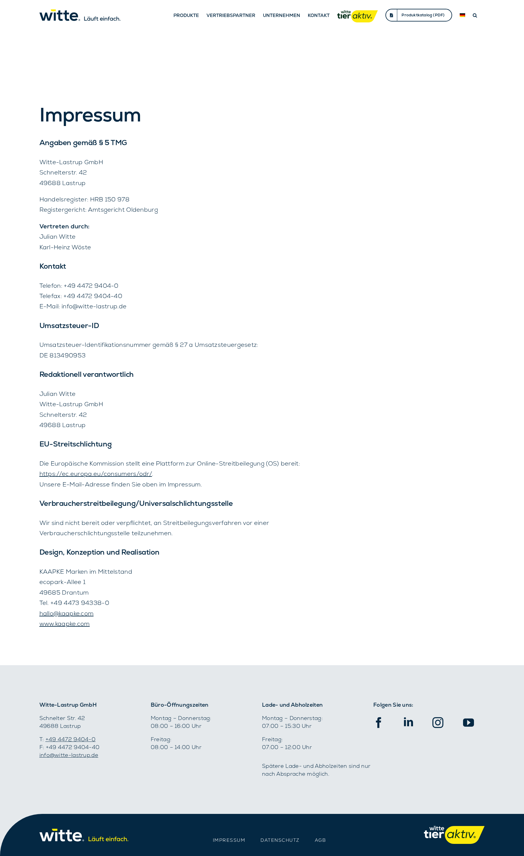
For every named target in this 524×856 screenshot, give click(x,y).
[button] (475, 15)
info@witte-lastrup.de (68, 754)
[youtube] (468, 722)
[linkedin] (408, 721)
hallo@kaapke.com (66, 613)
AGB (320, 840)
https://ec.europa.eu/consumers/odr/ (95, 474)
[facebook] (378, 722)
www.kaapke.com (64, 624)
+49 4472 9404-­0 (70, 739)
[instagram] (437, 722)
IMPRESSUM (229, 840)
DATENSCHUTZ (280, 840)
